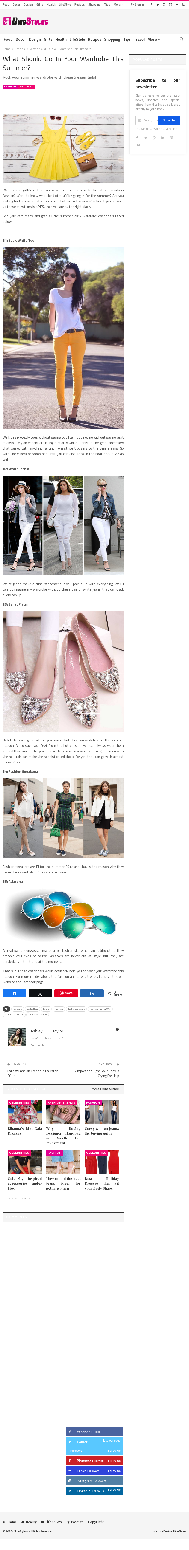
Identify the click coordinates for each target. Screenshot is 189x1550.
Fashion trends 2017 (100, 1009)
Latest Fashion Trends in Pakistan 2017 (32, 1073)
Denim (46, 1009)
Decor (16, 4)
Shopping (94, 4)
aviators (18, 1009)
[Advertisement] (132, 20)
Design (28, 4)
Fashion (10, 86)
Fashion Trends (61, 1102)
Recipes (79, 4)
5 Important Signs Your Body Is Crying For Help (96, 1073)
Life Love (54, 1522)
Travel (139, 39)
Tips (107, 4)
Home (12, 1522)
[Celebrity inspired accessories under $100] (25, 1162)
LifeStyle (65, 4)
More (117, 4)
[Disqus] (63, 1282)
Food (6, 4)
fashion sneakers (76, 1009)
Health (51, 4)
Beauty (31, 1522)
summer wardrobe (38, 1014)
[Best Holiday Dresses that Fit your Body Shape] (102, 1162)
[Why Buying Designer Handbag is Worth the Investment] (63, 1112)
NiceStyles (179, 1531)
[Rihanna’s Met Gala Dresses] (25, 1112)
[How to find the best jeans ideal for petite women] (63, 1162)
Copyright (96, 1522)
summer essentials (14, 1014)
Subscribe (169, 120)
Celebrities (19, 1102)
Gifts (39, 4)
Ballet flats (32, 1009)
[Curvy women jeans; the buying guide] (102, 1112)
